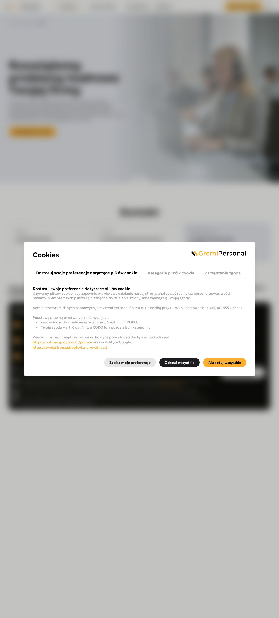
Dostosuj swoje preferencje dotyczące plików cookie (86, 272)
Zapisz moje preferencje (130, 362)
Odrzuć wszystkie (179, 362)
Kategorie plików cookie (171, 272)
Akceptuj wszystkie (224, 362)
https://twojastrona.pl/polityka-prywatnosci (70, 347)
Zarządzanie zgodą (223, 272)
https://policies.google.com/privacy (62, 342)
